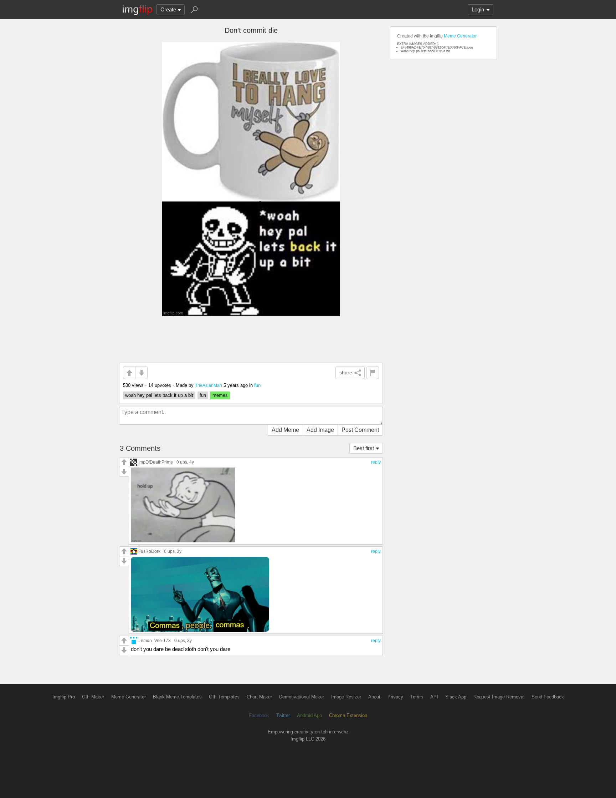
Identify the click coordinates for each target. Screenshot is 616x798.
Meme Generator (460, 36)
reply (376, 462)
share (345, 372)
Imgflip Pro (63, 696)
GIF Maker (93, 696)
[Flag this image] (372, 373)
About (374, 696)
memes (220, 395)
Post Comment (360, 430)
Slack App (455, 696)
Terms (416, 696)
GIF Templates (224, 696)
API (434, 696)
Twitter (283, 715)
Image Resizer (346, 696)
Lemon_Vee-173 (154, 640)
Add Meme (285, 430)
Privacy (395, 696)
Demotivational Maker (301, 696)
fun (257, 385)
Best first (363, 448)
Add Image (320, 430)
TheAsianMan (208, 385)
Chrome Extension (348, 715)
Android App (309, 715)
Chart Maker (259, 696)
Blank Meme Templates (177, 696)
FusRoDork (149, 551)
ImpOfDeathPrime (155, 462)
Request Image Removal (498, 696)
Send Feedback (548, 696)
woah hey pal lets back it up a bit (159, 395)
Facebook (259, 715)
